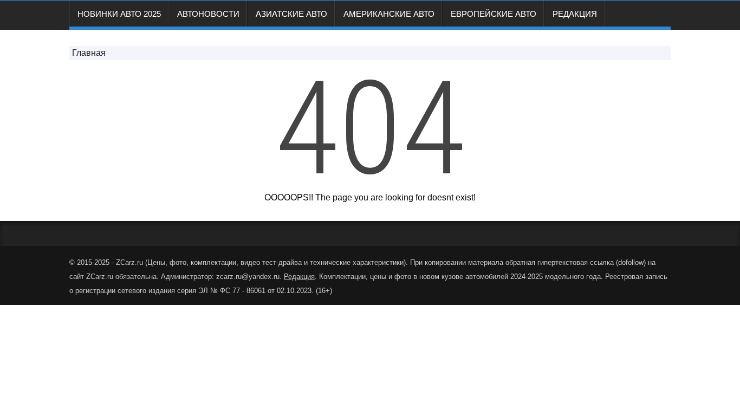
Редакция (575, 13)
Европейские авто (493, 13)
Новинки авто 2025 (119, 13)
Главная (89, 52)
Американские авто (388, 13)
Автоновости (208, 13)
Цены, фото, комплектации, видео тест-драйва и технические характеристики (275, 262)
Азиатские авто (291, 13)
